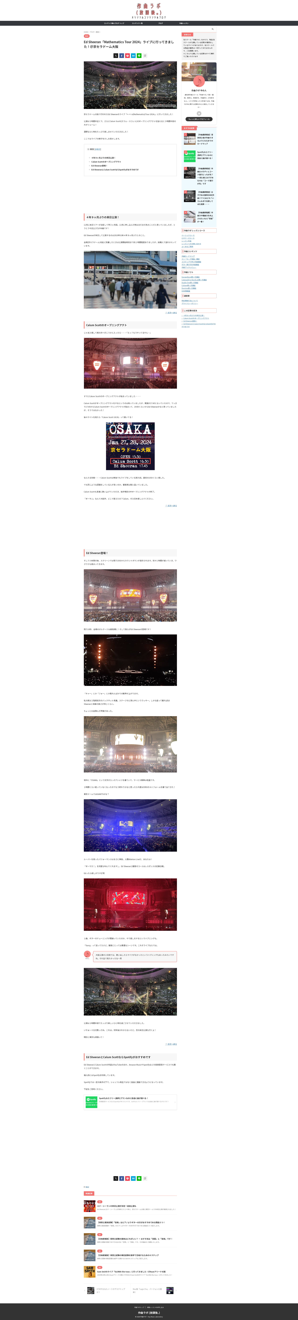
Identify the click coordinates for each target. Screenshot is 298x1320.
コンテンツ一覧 (137, 23)
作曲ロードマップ (188, 256)
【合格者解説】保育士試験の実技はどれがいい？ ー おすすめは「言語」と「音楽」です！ (135, 1238)
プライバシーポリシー (190, 303)
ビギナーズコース (188, 238)
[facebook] (121, 55)
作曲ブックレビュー (189, 267)
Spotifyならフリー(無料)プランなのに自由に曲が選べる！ (205, 155)
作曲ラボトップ (139, 1307)
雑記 (87, 1187)
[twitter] (115, 55)
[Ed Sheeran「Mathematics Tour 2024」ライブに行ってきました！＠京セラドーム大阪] (133, 55)
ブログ (160, 23)
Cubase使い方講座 (188, 285)
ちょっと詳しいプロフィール (199, 119)
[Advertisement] (130, 195)
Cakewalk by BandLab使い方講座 (194, 280)
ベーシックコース (188, 235)
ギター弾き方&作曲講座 (190, 264)
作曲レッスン (183, 23)
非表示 (97, 149)
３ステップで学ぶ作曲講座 (191, 262)
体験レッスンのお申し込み (155, 1307)
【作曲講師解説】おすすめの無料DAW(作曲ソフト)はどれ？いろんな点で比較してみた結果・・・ (205, 198)
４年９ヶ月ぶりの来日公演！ (103, 157)
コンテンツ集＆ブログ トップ (114, 23)
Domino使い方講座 (189, 288)
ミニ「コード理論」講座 (191, 259)
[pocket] (127, 55)
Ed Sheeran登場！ (99, 165)
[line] (139, 55)
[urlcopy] (145, 55)
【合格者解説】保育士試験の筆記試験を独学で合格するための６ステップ (128, 1255)
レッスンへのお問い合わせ (191, 244)
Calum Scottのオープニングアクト (106, 161)
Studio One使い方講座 (190, 282)
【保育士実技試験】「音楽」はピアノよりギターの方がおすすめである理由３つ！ (131, 1222)
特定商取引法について (190, 300)
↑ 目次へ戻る (171, 312)
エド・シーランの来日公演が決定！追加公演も (116, 1206)
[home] (199, 113)
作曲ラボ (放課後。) (149, 1312)
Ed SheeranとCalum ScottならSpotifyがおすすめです (115, 169)
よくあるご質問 (187, 246)
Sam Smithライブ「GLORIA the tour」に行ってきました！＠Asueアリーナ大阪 (131, 1271)
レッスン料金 (186, 241)
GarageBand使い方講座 (191, 277)
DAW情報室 (186, 291)
